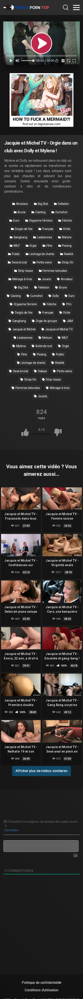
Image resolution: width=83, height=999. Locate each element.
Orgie (33, 245)
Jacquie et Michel (24, 329)
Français (47, 229)
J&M (69, 321)
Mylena (21, 346)
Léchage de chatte (41, 254)
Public (15, 254)
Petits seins (44, 262)
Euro (16, 220)
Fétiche (67, 220)
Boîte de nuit (43, 346)
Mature (66, 237)
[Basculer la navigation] (76, 7)
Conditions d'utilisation (41, 990)
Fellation (63, 204)
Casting (40, 212)
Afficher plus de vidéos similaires (41, 771)
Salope (42, 371)
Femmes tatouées (54, 270)
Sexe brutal (19, 262)
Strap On (67, 262)
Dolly (55, 296)
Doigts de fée (23, 229)
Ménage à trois (22, 279)
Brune (21, 212)
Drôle (66, 229)
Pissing (67, 245)
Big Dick (42, 204)
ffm (69, 304)
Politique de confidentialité (42, 983)
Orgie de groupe (46, 321)
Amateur (22, 204)
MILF (16, 245)
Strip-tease (25, 270)
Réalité (68, 254)
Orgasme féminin (41, 220)
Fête (49, 245)
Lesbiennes (44, 237)
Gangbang (20, 237)
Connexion (11, 830)
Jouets (46, 279)
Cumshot (61, 212)
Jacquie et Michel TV (59, 329)
